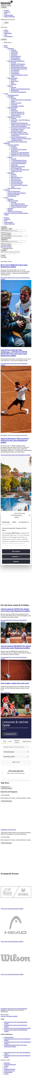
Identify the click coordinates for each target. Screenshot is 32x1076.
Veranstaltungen (8, 36)
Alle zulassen (16, 551)
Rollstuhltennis (15, 90)
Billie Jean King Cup (16, 177)
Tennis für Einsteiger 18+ (18, 112)
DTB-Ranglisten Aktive (17, 65)
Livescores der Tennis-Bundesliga (20, 152)
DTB (5, 13)
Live (4, 741)
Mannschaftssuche (16, 56)
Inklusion (10, 86)
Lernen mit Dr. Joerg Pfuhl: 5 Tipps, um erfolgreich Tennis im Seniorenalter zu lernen (20, 129)
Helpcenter (10, 199)
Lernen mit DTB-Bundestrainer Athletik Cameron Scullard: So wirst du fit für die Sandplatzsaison (20, 124)
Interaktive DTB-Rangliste (18, 64)
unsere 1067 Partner (13, 533)
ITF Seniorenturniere (16, 183)
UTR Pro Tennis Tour (17, 182)
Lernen (6, 93)
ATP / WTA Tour (15, 179)
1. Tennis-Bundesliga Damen (19, 162)
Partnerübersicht (12, 196)
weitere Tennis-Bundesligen (18, 163)
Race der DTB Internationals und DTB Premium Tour (20, 170)
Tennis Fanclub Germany (14, 188)
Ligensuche (14, 54)
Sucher (3, 255)
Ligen (5, 35)
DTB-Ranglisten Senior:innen (19, 68)
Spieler (6, 30)
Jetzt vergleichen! (5, 692)
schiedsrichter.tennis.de (15, 1045)
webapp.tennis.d (8, 1037)
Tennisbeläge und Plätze (17, 106)
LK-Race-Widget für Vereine (19, 207)
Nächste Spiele (17, 741)
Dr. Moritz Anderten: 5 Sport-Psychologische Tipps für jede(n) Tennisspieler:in (20, 134)
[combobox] (12, 252)
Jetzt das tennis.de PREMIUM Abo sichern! (16, 647)
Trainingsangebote (12, 107)
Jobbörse (10, 210)
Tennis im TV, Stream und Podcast (20, 155)
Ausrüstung (14, 104)
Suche (6, 22)
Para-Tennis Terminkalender (18, 92)
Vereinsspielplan (15, 58)
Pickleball (13, 84)
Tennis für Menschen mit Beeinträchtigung (17, 114)
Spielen (6, 47)
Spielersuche (14, 51)
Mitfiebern (7, 143)
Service (6, 197)
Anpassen (15, 556)
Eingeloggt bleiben (8, 248)
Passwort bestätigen (6, 236)
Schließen (3, 7)
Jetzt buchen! (15, 455)
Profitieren (7, 190)
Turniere (6, 31)
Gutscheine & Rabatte (13, 194)
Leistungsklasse (15, 73)
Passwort (3, 232)
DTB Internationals (16, 180)
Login (10, 228)
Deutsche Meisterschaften (18, 166)
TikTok (17, 1028)
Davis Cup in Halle (14, 266)
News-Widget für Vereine (18, 204)
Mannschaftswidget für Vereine (19, 205)
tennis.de (6, 10)
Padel (12, 82)
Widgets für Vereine (13, 200)
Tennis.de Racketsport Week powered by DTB (15, 440)
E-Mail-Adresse (5, 230)
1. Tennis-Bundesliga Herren (18, 160)
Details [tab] (14, 522)
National (10, 157)
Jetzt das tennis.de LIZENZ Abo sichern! (15, 610)
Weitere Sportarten (12, 78)
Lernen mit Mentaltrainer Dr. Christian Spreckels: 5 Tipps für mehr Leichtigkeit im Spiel (21, 138)
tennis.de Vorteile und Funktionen (17, 193)
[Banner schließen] (29, 515)
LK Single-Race (15, 70)
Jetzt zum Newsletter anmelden (9, 1016)
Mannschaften (8, 33)
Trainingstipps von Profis (14, 117)
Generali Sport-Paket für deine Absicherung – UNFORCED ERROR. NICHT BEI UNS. (14, 353)
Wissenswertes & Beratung (15, 211)
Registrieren (4, 228)
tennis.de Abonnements (14, 191)
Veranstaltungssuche (13, 95)
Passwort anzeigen (6, 234)
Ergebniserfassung (16, 59)
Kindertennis (14, 110)
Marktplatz (10, 208)
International (11, 172)
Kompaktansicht (5, 786)
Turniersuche (14, 53)
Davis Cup (14, 176)
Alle (10, 741)
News (5, 45)
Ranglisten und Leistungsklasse (16, 61)
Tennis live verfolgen (13, 145)
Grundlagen (11, 96)
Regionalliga (14, 165)
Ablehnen (16, 561)
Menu (9, 5)
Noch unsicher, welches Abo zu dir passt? (15, 683)
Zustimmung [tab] (6, 522)
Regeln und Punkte (16, 103)
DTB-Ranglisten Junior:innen (19, 67)
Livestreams (14, 148)
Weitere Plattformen (9, 16)
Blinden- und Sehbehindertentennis (20, 89)
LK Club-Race (15, 72)
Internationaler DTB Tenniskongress (17, 141)
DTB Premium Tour (16, 168)
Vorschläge (4, 257)
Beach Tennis (14, 81)
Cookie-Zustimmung (6, 801)
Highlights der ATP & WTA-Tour (20, 154)
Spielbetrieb (11, 48)
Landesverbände (8, 15)
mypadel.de (7, 12)
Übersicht (13, 50)
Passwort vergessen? (6, 246)
